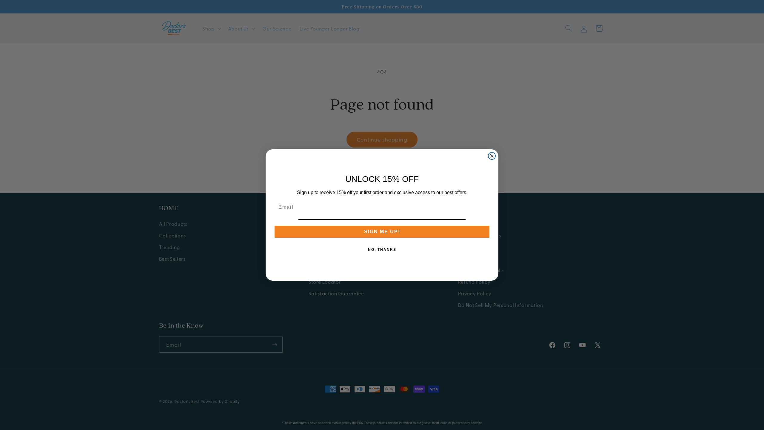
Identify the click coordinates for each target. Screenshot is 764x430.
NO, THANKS (382, 250)
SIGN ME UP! (382, 231)
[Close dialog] (491, 155)
